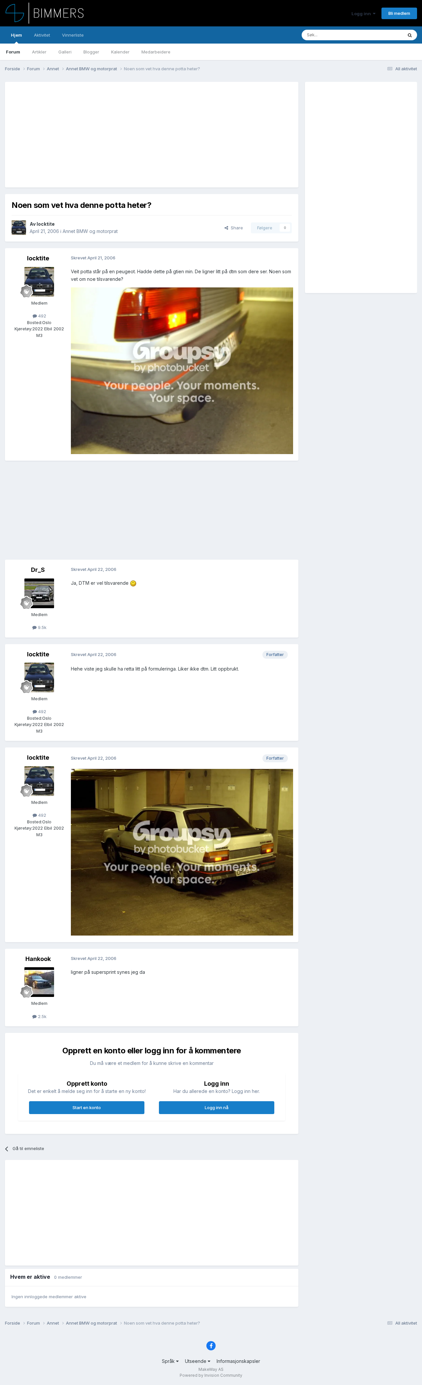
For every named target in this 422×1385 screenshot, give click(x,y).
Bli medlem (399, 13)
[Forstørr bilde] (182, 370)
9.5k (41, 627)
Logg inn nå (216, 1107)
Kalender (120, 51)
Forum (13, 51)
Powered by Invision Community (211, 1375)
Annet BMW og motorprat (90, 231)
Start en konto (87, 1107)
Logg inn (362, 13)
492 (41, 315)
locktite (46, 224)
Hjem (16, 35)
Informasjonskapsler (238, 1361)
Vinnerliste (73, 35)
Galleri (65, 51)
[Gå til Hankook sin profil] (39, 982)
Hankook (38, 958)
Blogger (91, 51)
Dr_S (38, 569)
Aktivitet (42, 35)
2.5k (41, 1016)
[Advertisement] (132, 134)
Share (235, 227)
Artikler (39, 51)
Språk (169, 1361)
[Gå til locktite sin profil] (19, 227)
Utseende (196, 1361)
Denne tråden (380, 34)
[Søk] (410, 35)
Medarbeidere (155, 51)
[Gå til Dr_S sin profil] (39, 593)
